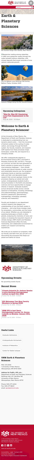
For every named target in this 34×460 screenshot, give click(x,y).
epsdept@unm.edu (12, 388)
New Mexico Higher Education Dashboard (14, 455)
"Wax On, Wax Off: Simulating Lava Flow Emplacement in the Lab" (16, 116)
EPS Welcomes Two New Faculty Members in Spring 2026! (15, 302)
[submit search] (32, 7)
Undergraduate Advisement (11, 340)
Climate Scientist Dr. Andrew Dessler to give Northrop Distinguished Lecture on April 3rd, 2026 (17, 292)
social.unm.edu (11, 448)
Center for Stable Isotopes (11, 350)
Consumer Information (8, 454)
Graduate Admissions (9, 335)
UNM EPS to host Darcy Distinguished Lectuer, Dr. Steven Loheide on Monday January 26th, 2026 (16, 313)
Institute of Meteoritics (10, 345)
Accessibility (5, 452)
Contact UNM (18, 452)
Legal (11, 452)
